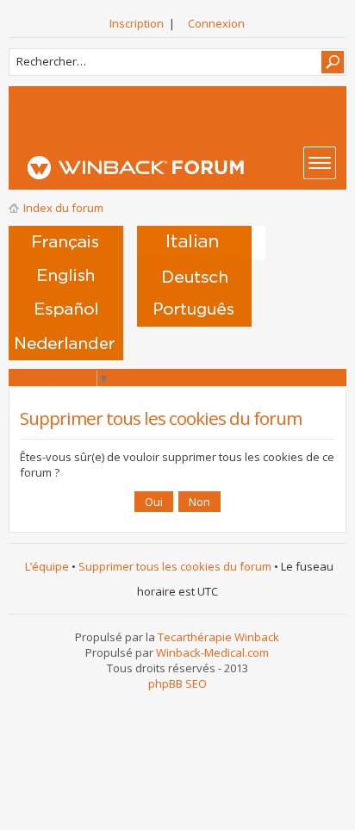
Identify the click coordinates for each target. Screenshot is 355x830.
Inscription (136, 23)
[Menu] (319, 163)
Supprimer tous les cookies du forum (174, 566)
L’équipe (47, 566)
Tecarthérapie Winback (218, 637)
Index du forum (63, 207)
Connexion (216, 23)
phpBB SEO (177, 683)
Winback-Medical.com (212, 652)
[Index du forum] (182, 167)
